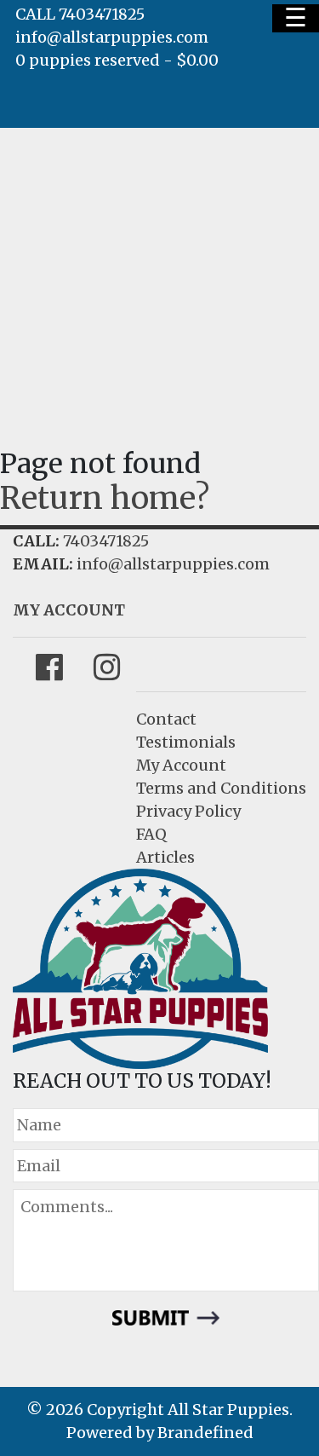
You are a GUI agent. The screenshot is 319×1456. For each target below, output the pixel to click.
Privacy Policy (188, 811)
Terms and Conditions (221, 788)
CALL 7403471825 (80, 14)
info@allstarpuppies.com (111, 37)
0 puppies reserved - (117, 60)
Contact (166, 719)
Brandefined (205, 1432)
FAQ (151, 834)
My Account (181, 765)
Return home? (104, 498)
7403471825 (106, 541)
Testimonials (186, 742)
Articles (165, 857)
